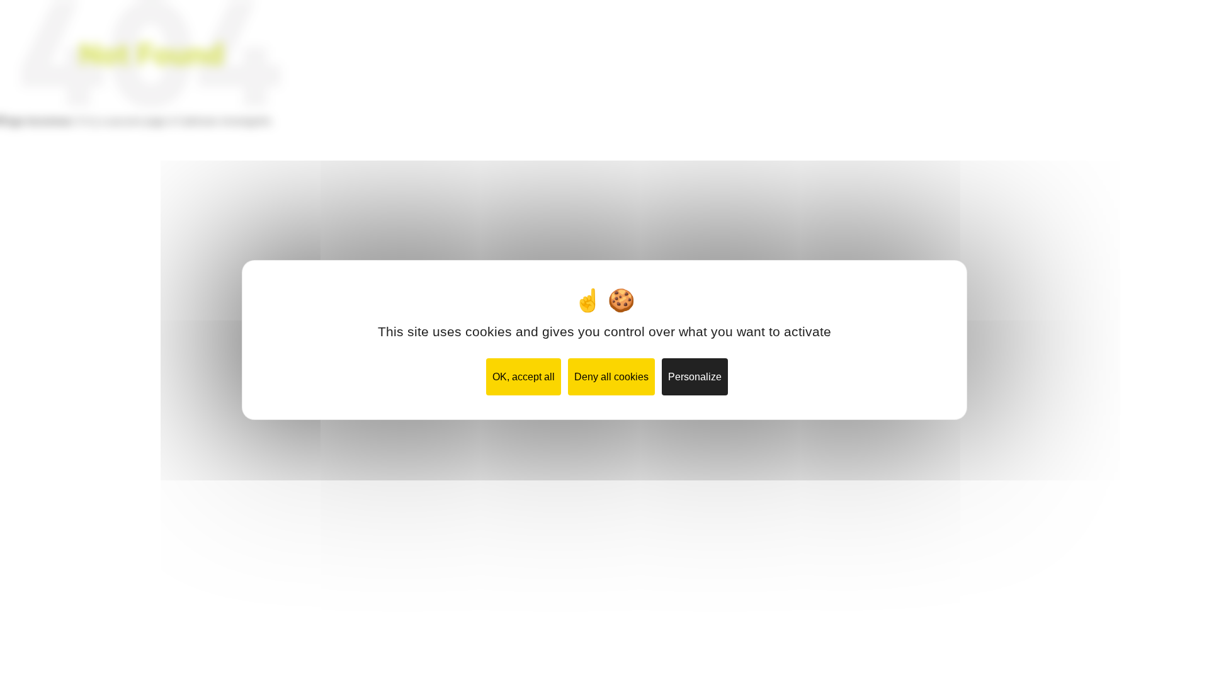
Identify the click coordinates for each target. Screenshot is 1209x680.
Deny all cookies (611, 376)
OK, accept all (523, 376)
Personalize (695, 376)
